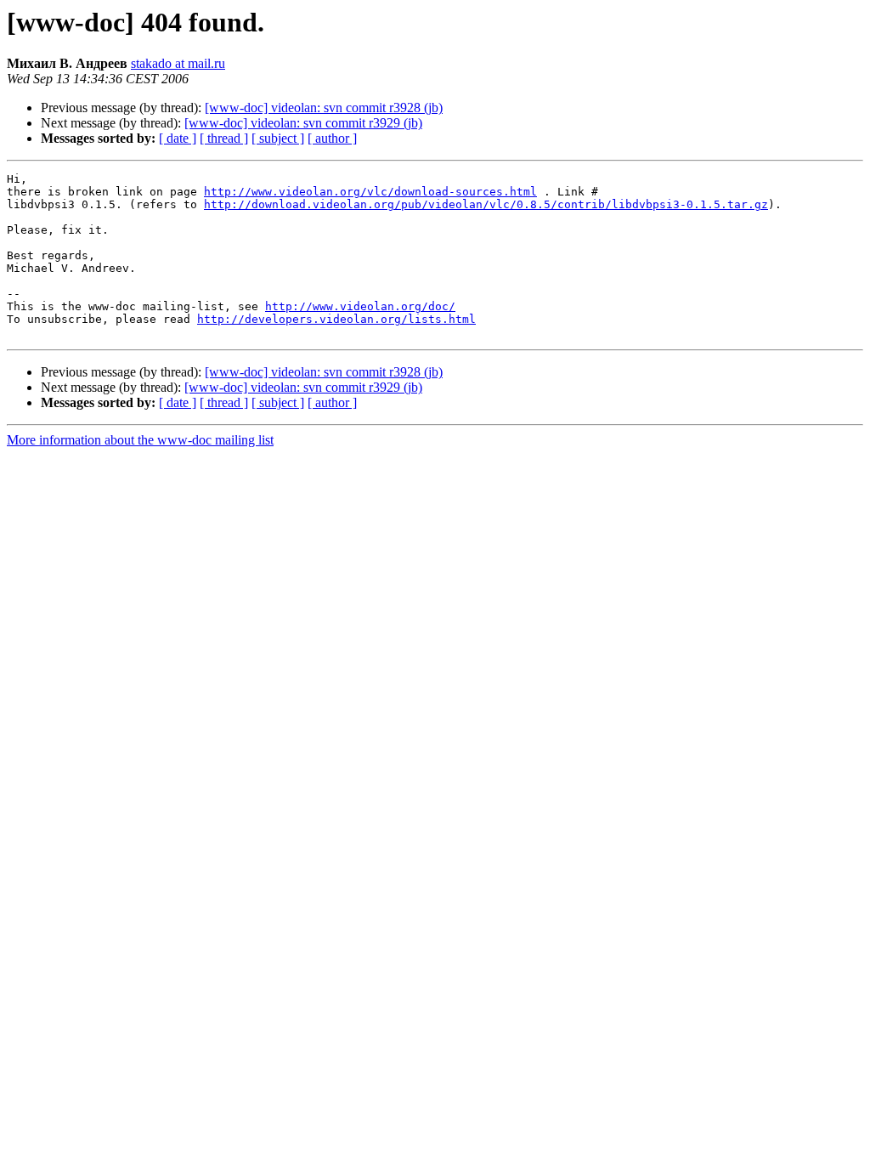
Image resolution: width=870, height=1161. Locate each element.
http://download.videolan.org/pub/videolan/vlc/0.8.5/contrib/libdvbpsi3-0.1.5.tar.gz (486, 204)
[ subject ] (277, 138)
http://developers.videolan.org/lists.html (336, 319)
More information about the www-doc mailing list (140, 440)
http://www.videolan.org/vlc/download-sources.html (370, 191)
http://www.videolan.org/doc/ (360, 306)
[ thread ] (224, 138)
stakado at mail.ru (178, 63)
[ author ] (332, 138)
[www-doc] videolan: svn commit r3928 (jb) (324, 107)
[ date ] (177, 138)
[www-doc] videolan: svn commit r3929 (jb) (303, 123)
